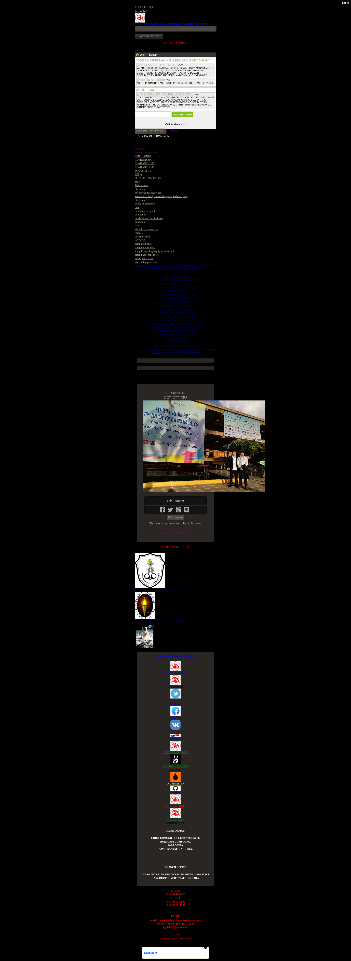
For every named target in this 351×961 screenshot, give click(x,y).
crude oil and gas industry (149, 218)
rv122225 (140, 240)
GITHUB (175, 792)
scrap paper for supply (147, 254)
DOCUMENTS (143, 170)
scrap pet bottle (143, 243)
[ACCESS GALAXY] (145, 635)
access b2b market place (148, 192)
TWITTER (175, 703)
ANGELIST (175, 769)
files (137, 225)
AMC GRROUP (143, 156)
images (139, 232)
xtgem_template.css (146, 262)
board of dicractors (145, 203)
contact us (140, 214)
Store (138, 181)
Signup (152, 54)
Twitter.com (141, 185)
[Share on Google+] (179, 511)
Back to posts (175, 517)
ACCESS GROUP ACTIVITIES (159, 65)
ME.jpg (139, 174)
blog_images (142, 199)
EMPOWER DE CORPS (175, 766)
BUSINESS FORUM (153, 80)
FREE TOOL (157, 131)
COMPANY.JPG (143, 159)
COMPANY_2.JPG (145, 167)
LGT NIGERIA (175, 819)
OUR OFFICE (178, 392)
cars (137, 207)
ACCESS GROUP (175, 806)
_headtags (140, 188)
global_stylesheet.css (146, 229)
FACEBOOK (175, 717)
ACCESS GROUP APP (175, 673)
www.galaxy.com (144, 258)
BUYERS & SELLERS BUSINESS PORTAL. (167, 94)
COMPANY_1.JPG (145, 163)
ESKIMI (175, 738)
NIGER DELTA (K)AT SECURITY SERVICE (159, 589)
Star (178, 500)
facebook (140, 221)
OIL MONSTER (175, 783)
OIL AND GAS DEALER (148, 178)
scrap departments (145, 247)
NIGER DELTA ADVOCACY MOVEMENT (158, 621)
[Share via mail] (186, 511)
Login (143, 54)
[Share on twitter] (171, 511)
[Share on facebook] (163, 511)
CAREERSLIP (175, 686)
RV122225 (141, 10)
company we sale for (146, 210)
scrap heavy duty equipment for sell (154, 251)
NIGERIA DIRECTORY (175, 752)
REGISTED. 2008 (144, 7)
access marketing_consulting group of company (161, 196)
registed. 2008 (143, 236)
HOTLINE (141, 131)
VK (175, 731)
